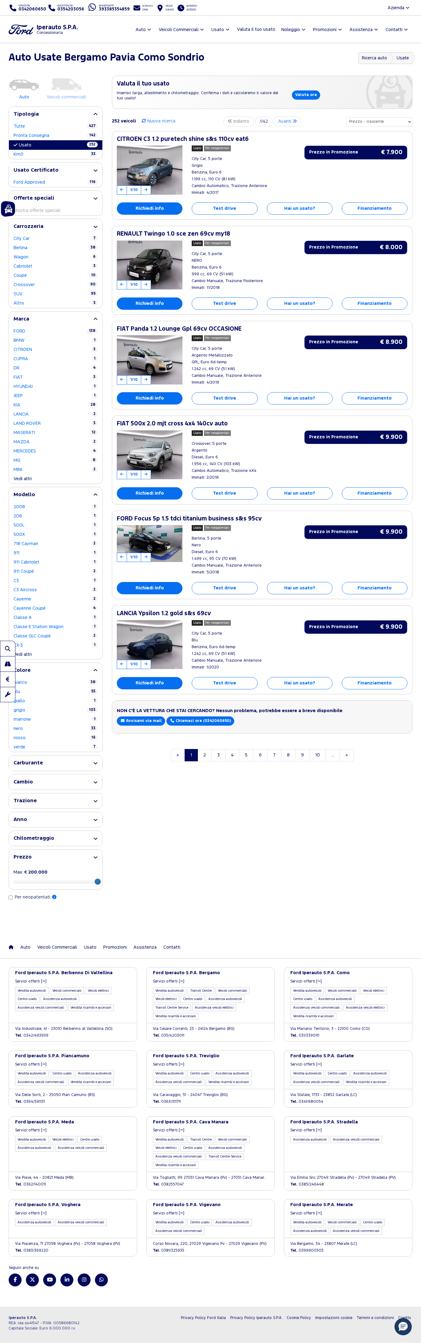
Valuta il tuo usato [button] (256, 29)
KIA (55, 405)
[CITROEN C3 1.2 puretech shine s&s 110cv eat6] (149, 170)
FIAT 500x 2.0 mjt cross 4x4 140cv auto (172, 423)
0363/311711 (167, 1101)
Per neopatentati (33, 897)
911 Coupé (55, 571)
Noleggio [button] (290, 30)
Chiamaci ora (202, 721)
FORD (55, 331)
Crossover (55, 285)
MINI (55, 470)
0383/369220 (31, 1250)
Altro (55, 303)
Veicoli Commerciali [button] (178, 30)
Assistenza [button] (361, 30)
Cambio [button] (23, 782)
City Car (55, 239)
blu (55, 692)
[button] (403, 1326)
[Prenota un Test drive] (7, 664)
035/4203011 (168, 1035)
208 (55, 516)
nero (55, 729)
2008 (55, 507)
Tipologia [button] (26, 114)
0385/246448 (307, 1184)
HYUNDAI (55, 387)
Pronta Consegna (55, 135)
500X (55, 534)
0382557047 (168, 1184)
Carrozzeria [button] (28, 226)
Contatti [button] (394, 30)
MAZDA (55, 442)
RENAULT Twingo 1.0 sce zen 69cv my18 (173, 234)
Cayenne (55, 599)
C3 (55, 581)
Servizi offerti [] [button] (31, 981)
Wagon (55, 257)
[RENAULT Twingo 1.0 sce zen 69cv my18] (149, 265)
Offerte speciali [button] (34, 198)
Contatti (171, 947)
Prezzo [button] (23, 857)
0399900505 (307, 1250)
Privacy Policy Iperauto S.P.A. (256, 1318)
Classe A (55, 618)
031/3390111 (304, 1035)
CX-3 (55, 645)
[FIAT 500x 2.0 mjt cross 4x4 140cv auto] (149, 455)
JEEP (55, 396)
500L (55, 525)
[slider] (98, 882)
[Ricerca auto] (7, 648)
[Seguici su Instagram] (84, 1279)
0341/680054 (306, 1101)
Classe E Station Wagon (55, 627)
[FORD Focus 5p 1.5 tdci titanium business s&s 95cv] (149, 543)
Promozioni (115, 947)
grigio (55, 710)
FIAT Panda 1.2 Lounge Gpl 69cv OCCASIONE (179, 329)
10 (317, 755)
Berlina (55, 248)
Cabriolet (55, 266)
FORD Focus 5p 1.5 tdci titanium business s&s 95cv (189, 518)
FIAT (55, 377)
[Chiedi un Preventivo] (7, 679)
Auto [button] (141, 30)
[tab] (55, 114)
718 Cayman (55, 544)
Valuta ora (306, 95)
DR (55, 368)
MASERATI (55, 433)
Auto (25, 947)
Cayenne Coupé (55, 608)
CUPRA (55, 359)
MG (55, 460)
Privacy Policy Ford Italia (203, 1318)
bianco (55, 682)
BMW (55, 340)
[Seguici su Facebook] (15, 1279)
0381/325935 (168, 1250)
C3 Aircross (55, 590)
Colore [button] (22, 670)
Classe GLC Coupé (55, 636)
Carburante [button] (28, 763)
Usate (403, 58)
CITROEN (55, 350)
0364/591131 (30, 1101)
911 (55, 553)
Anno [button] (20, 819)
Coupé (55, 275)
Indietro (240, 121)
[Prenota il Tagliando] (7, 694)
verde (55, 747)
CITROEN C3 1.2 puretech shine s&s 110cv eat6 (183, 139)
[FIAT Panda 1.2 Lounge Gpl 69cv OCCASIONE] (149, 360)
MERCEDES (55, 451)
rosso (55, 738)
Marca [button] (21, 319)
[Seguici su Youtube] (49, 1279)
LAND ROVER (55, 423)
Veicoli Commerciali (57, 947)
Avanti (285, 121)
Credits (404, 1318)
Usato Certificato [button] (36, 170)
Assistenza (145, 947)
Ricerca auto (374, 58)
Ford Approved (55, 182)
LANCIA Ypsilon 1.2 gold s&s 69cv (164, 613)
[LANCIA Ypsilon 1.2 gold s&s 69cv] (149, 644)
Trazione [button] (25, 801)
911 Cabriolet (55, 562)
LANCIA (55, 414)
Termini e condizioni (375, 1318)
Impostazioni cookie (333, 1318)
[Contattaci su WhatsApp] (101, 1279)
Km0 (55, 154)
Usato (57, 145)
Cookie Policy (299, 1318)
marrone (55, 719)
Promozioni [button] (325, 30)
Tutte (55, 126)
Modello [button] (24, 494)
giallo (55, 701)
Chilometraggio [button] (34, 838)
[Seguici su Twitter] (32, 1279)
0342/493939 (31, 1035)
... (332, 755)
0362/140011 (30, 1184)
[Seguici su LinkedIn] (66, 1279)
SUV (55, 294)
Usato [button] (217, 30)
